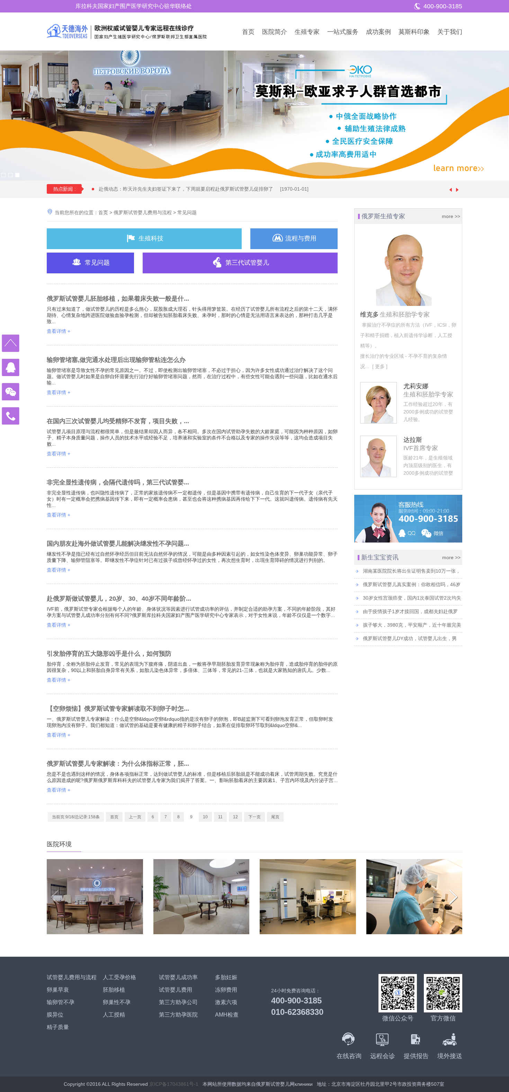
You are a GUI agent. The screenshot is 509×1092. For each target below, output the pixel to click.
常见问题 (187, 212)
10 (205, 817)
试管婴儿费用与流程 (72, 977)
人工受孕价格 (119, 977)
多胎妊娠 (226, 977)
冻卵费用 (226, 990)
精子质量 (58, 1027)
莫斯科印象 (414, 31)
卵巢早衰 (58, 990)
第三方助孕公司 (178, 1002)
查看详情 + (58, 331)
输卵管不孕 (60, 1002)
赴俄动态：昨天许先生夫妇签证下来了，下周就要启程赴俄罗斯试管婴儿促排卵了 (204, 189)
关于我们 (449, 31)
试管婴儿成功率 (178, 977)
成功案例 (378, 31)
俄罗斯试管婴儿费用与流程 (143, 212)
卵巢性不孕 (117, 1002)
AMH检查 (227, 1015)
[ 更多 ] (379, 366)
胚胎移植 (114, 990)
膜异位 (55, 1015)
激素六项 (226, 1002)
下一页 (254, 817)
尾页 (275, 817)
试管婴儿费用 (175, 990)
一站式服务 (342, 31)
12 (235, 817)
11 (220, 817)
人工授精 (114, 1015)
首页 (248, 31)
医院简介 (274, 31)
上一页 (135, 817)
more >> (451, 216)
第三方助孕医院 (178, 1015)
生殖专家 (307, 31)
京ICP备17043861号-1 (173, 1084)
